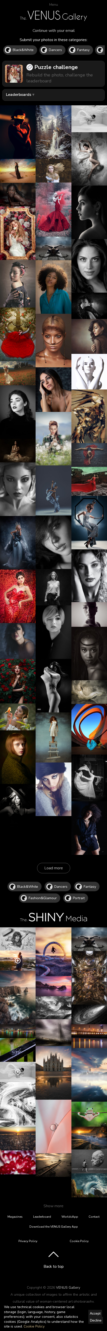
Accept (95, 1313)
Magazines (15, 1217)
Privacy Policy (27, 1241)
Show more (53, 1206)
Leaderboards (18, 94)
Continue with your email (54, 30)
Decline (96, 1320)
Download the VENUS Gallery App (53, 1227)
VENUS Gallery (68, 1287)
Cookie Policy (34, 1326)
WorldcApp (69, 1217)
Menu (53, 4)
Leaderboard (42, 1217)
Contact (94, 1217)
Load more (53, 868)
